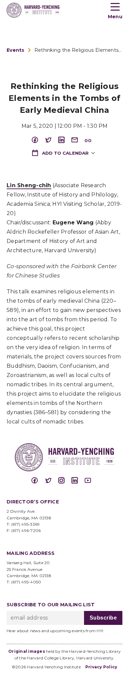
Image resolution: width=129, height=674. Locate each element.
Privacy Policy (101, 666)
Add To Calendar (65, 153)
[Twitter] (51, 140)
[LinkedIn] (64, 140)
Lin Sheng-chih (29, 185)
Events (15, 50)
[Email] (77, 140)
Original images (26, 651)
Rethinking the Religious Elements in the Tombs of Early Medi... (78, 50)
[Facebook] (38, 140)
